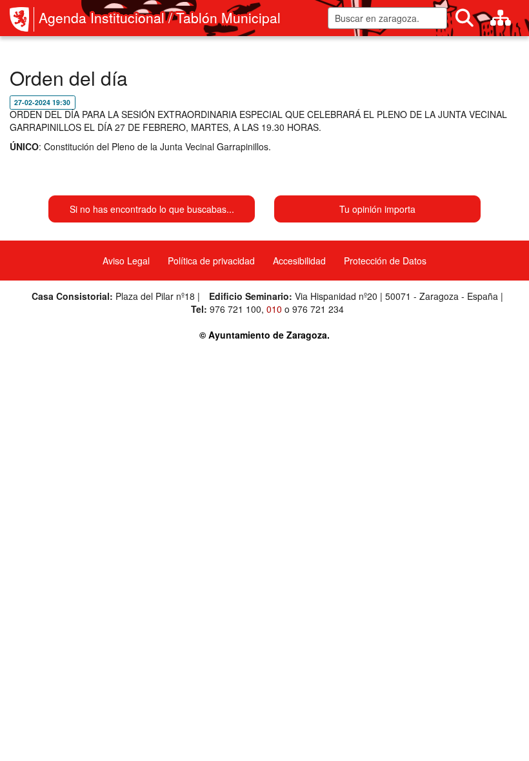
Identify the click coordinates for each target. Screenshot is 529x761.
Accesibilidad (299, 260)
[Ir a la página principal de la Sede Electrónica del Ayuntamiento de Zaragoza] (22, 19)
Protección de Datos (385, 260)
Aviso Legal (126, 260)
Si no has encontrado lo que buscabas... (152, 209)
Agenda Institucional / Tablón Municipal (160, 17)
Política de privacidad (211, 260)
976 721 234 (318, 308)
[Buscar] (464, 18)
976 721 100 (235, 308)
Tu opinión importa (377, 209)
